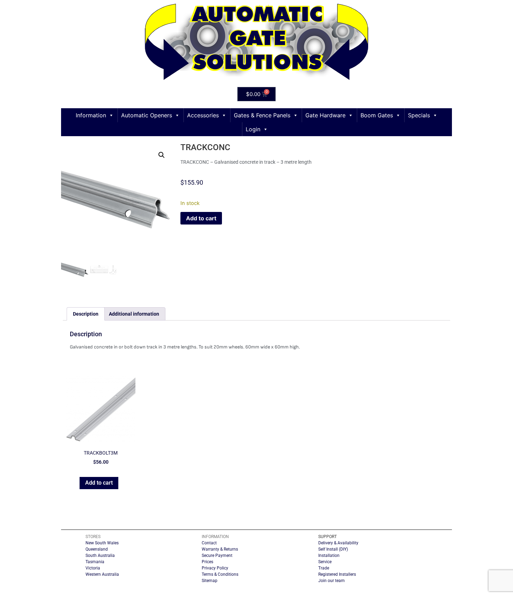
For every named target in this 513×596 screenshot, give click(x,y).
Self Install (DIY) (333, 549)
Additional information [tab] (134, 314)
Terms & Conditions (220, 574)
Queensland (97, 549)
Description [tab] (85, 314)
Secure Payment (217, 555)
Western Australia (102, 574)
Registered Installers (337, 574)
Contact (209, 542)
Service (325, 561)
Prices (207, 561)
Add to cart (201, 218)
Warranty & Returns (220, 549)
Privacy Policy (215, 568)
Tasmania (95, 561)
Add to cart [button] (99, 482)
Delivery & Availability (338, 542)
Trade (323, 568)
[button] (161, 155)
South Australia (100, 555)
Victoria (93, 568)
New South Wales (102, 542)
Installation (329, 555)
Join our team (331, 580)
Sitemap (209, 580)
